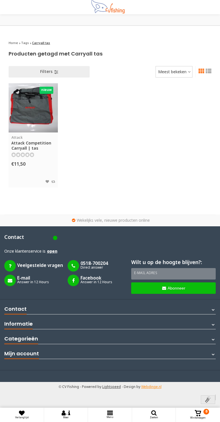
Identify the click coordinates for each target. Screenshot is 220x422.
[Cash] (208, 400)
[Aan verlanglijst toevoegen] (47, 182)
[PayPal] (215, 397)
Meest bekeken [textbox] (172, 72)
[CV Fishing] (110, 7)
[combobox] (174, 72)
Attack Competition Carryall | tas (31, 143)
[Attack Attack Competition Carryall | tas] (33, 107)
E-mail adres (145, 273)
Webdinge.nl (151, 387)
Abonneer (176, 288)
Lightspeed (111, 387)
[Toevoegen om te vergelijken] (53, 182)
